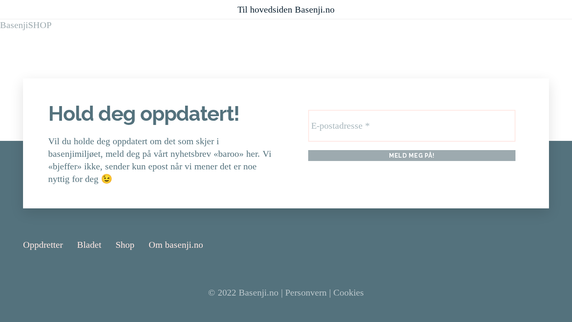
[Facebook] (523, 244)
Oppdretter (43, 244)
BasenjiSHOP (26, 25)
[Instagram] (545, 245)
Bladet (89, 244)
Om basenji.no (176, 244)
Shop (125, 244)
